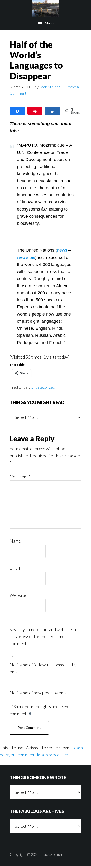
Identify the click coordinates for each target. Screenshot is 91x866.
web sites (26, 257)
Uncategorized (43, 387)
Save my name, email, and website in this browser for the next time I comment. (43, 636)
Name (15, 541)
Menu (49, 23)
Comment (20, 476)
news (62, 250)
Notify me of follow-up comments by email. (43, 668)
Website (18, 595)
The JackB (45, 8)
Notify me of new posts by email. (40, 692)
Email (15, 568)
